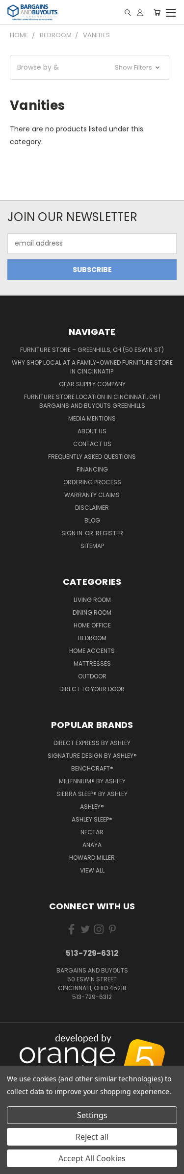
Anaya (92, 845)
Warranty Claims (92, 495)
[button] (89, 67)
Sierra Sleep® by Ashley (92, 794)
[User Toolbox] (140, 12)
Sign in (72, 533)
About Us (92, 431)
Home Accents (92, 651)
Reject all (92, 1136)
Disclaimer (92, 507)
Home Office (92, 625)
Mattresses (92, 663)
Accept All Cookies (92, 1158)
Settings (92, 1115)
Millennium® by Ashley (92, 781)
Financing (92, 469)
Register (109, 533)
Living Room (92, 600)
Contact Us (92, 444)
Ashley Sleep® (92, 819)
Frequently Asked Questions (92, 456)
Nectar (92, 832)
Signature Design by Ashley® (92, 755)
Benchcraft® (92, 768)
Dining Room (92, 612)
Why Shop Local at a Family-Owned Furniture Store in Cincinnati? (92, 366)
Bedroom (92, 638)
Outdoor (92, 676)
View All (92, 870)
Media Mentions (92, 418)
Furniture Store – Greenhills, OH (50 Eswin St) (92, 350)
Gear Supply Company (92, 384)
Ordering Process (92, 482)
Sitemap (92, 546)
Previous (15, 1049)
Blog (92, 520)
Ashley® (92, 806)
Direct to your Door (92, 689)
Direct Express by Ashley (92, 743)
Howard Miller (92, 857)
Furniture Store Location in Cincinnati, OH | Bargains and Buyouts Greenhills (92, 401)
